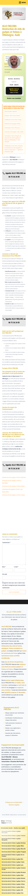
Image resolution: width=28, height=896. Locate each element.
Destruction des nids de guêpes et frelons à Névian (13, 486)
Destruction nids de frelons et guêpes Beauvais (13, 878)
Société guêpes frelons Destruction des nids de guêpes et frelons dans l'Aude (14, 107)
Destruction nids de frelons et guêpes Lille (12, 890)
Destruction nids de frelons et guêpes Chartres (13, 881)
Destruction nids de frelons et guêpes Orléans (13, 884)
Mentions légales (14, 805)
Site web (4, 574)
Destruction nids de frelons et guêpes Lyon (12, 865)
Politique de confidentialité (13, 802)
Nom (4, 567)
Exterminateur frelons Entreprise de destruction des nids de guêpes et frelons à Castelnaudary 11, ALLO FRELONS (12, 139)
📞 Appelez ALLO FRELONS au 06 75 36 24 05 (14, 175)
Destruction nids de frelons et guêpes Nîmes (13, 846)
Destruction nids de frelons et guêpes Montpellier (11, 839)
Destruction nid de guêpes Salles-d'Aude (14, 132)
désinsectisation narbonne (10, 112)
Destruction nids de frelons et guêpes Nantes (13, 887)
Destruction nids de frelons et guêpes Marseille (14, 849)
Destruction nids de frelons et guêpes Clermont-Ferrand (14, 868)
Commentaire (6, 542)
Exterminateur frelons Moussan (12, 128)
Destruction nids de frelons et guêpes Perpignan (14, 852)
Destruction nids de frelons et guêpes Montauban (11, 831)
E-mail (16, 567)
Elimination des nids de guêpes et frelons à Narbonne (14, 477)
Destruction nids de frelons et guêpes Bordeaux (14, 843)
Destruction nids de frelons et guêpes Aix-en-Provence (13, 855)
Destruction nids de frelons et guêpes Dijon (13, 875)
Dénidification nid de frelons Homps (13, 120)
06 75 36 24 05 (9, 823)
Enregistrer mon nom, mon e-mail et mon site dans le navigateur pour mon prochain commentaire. (13, 585)
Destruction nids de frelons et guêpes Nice (12, 859)
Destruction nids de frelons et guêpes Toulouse (13, 835)
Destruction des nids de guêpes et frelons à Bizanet (13, 495)
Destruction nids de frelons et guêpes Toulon (13, 862)
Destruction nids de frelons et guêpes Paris (12, 893)
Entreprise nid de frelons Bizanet (12, 116)
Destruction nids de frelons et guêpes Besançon (14, 872)
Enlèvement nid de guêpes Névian (12, 124)
